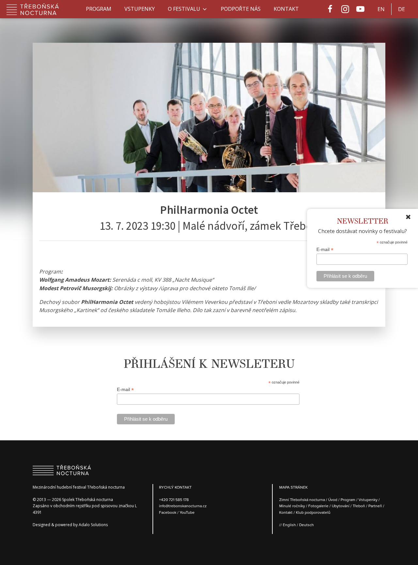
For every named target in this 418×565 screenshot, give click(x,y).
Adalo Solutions (93, 524)
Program (98, 8)
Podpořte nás (241, 8)
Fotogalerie (318, 506)
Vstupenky (139, 8)
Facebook (168, 512)
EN (381, 9)
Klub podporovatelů (313, 512)
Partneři (375, 506)
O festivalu (184, 8)
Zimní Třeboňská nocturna (302, 499)
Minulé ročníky (292, 506)
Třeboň (359, 506)
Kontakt (286, 8)
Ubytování (340, 506)
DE (401, 9)
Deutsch (306, 524)
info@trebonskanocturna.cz (183, 506)
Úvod (332, 499)
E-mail (324, 249)
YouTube (187, 512)
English (289, 524)
